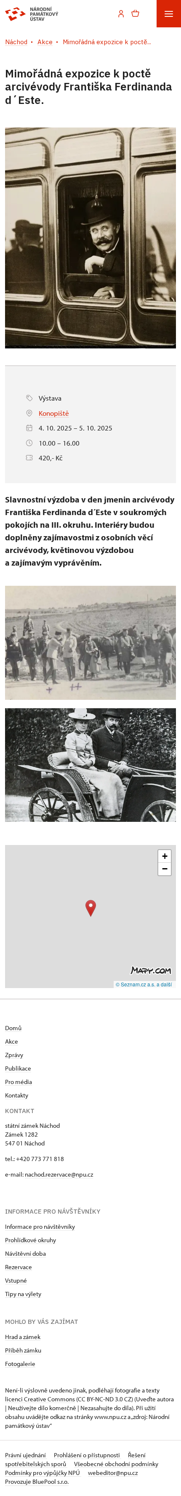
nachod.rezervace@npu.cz (59, 1174)
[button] (90, 908)
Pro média (18, 1082)
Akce (11, 1041)
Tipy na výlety (23, 1294)
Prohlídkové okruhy (30, 1240)
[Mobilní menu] (169, 13)
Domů (13, 1028)
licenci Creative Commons (40, 1399)
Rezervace (18, 1267)
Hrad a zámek (22, 1337)
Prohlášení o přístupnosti (87, 1455)
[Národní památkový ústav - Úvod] (32, 14)
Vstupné (16, 1280)
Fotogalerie (20, 1364)
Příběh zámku (23, 1350)
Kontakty (16, 1095)
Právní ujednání (26, 1455)
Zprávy (14, 1055)
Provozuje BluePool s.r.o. (37, 1481)
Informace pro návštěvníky (40, 1226)
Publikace (18, 1068)
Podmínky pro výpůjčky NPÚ (43, 1473)
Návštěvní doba (25, 1253)
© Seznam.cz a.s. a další (144, 984)
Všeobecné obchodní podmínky (116, 1464)
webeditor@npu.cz (113, 1473)
